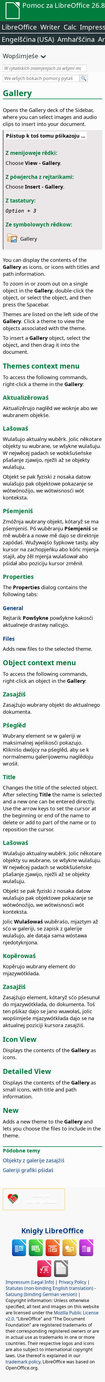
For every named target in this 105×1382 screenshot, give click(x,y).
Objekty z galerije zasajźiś (33, 1160)
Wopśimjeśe (20, 56)
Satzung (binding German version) (41, 1294)
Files (9, 638)
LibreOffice (19, 26)
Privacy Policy (72, 1282)
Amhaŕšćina (76, 39)
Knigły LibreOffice (52, 1230)
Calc (70, 26)
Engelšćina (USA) (28, 39)
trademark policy (23, 1362)
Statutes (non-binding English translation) (49, 1288)
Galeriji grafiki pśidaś (28, 1169)
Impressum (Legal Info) (30, 1282)
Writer (50, 26)
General (13, 608)
